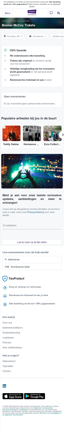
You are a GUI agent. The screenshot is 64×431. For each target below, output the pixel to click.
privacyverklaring (9, 409)
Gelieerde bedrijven (12, 327)
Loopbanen (8, 337)
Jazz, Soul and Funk (20, 21)
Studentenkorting (11, 332)
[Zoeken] (59, 13)
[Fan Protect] (13, 279)
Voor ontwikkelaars (12, 347)
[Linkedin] (4, 386)
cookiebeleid (23, 409)
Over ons (7, 322)
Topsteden (7, 366)
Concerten (6, 21)
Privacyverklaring (35, 212)
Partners (6, 342)
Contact (6, 371)
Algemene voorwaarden (43, 408)
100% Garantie (17, 50)
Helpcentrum (9, 361)
